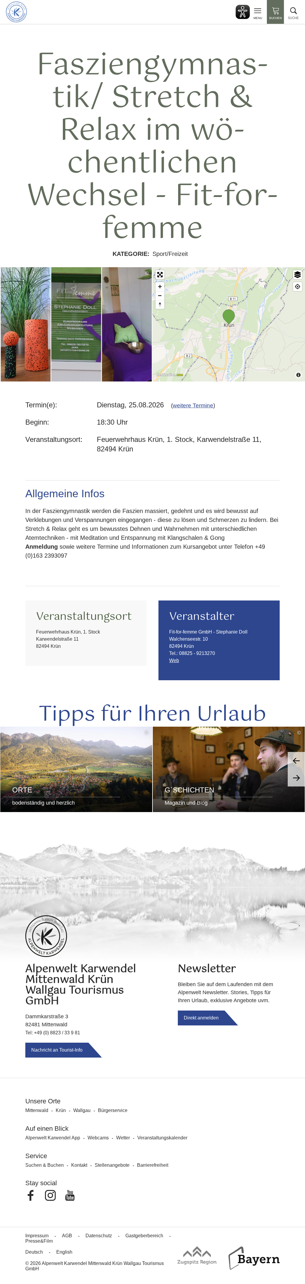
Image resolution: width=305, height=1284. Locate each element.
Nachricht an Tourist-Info (57, 1049)
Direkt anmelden (201, 1017)
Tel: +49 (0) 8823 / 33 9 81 (52, 1032)
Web (174, 660)
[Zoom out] (159, 295)
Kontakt (79, 1165)
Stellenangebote (112, 1165)
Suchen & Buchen (44, 1165)
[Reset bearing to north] (159, 304)
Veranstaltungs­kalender (162, 1137)
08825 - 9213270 (197, 653)
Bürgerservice (112, 1110)
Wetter (123, 1137)
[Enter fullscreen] (159, 274)
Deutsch (34, 1252)
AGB (67, 1235)
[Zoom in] (159, 286)
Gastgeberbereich (144, 1235)
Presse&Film (39, 1241)
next (296, 777)
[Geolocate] (297, 286)
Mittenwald (36, 1110)
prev (296, 760)
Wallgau (82, 1110)
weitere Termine (193, 405)
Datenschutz (98, 1235)
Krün (61, 1110)
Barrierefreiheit (152, 1165)
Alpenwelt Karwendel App (52, 1137)
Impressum (37, 1235)
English (64, 1252)
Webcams (98, 1137)
